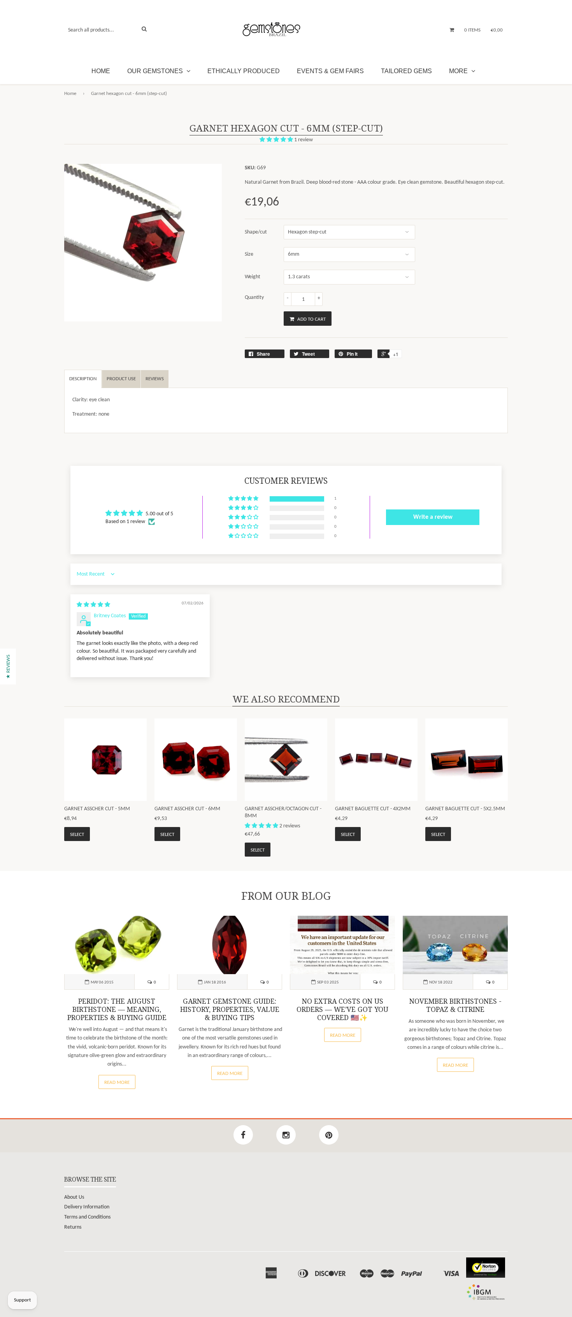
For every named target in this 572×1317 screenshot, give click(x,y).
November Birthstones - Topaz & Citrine (455, 1005)
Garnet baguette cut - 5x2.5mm (465, 809)
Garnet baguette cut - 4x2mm (373, 809)
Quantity (254, 297)
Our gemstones (155, 71)
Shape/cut (256, 232)
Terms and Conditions (87, 1217)
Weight (252, 277)
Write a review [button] (433, 517)
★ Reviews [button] (8, 667)
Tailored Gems (406, 71)
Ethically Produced (243, 71)
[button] (277, 140)
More (459, 71)
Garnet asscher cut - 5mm (97, 809)
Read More (117, 1082)
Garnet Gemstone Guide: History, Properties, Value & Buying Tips (229, 1009)
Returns (72, 1227)
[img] (93, 605)
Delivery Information (86, 1207)
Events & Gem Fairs (330, 71)
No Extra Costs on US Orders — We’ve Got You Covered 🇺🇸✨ (342, 1009)
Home (100, 71)
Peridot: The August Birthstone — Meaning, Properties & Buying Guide (117, 1009)
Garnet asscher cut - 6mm (187, 809)
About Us (74, 1197)
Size (249, 254)
